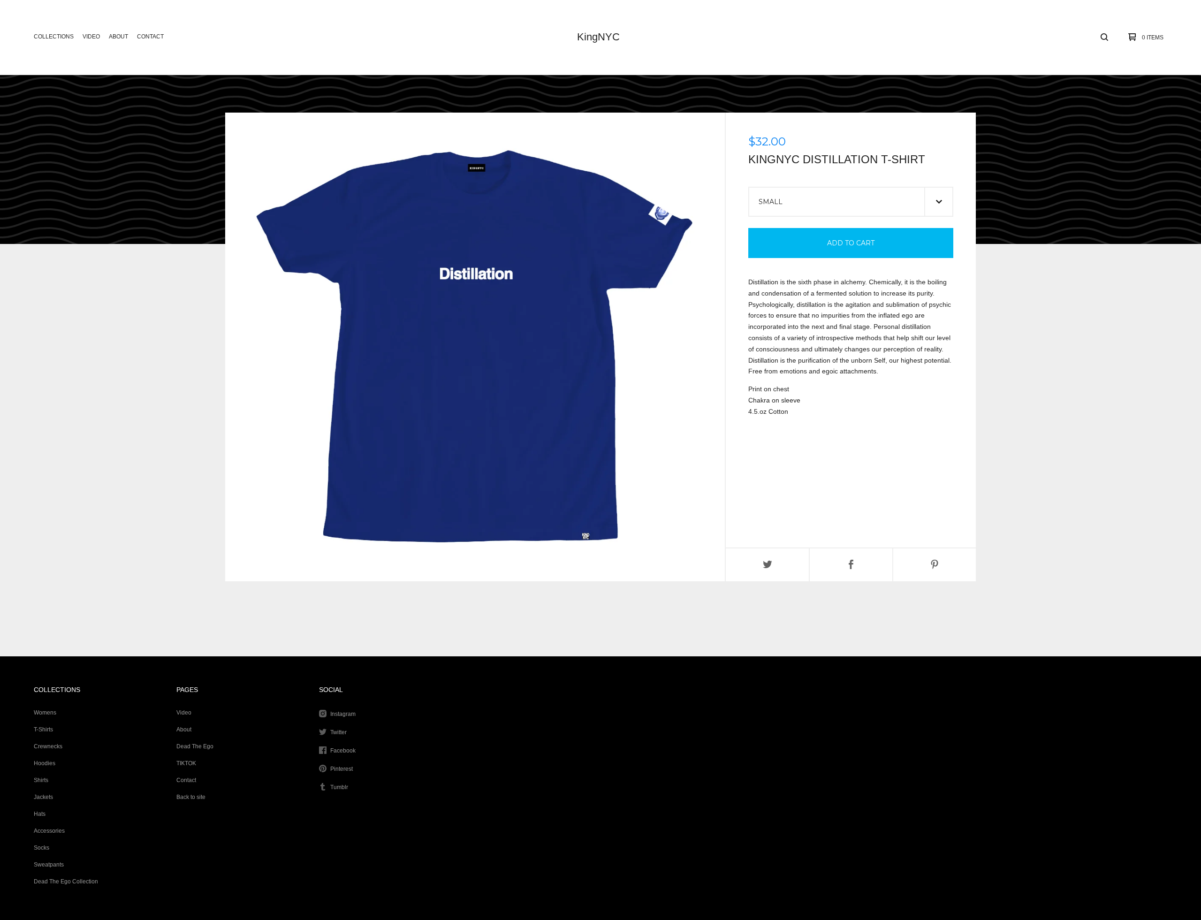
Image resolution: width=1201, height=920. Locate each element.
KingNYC (598, 37)
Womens (45, 712)
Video (91, 36)
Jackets (43, 797)
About (118, 36)
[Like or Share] (851, 564)
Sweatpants (49, 864)
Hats (40, 814)
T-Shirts (43, 729)
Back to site (190, 797)
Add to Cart (850, 243)
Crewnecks (48, 746)
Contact (150, 36)
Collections (54, 36)
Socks (41, 847)
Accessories (49, 831)
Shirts (41, 780)
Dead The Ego (194, 746)
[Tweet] (767, 564)
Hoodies (44, 763)
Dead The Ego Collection (66, 881)
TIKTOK (186, 763)
